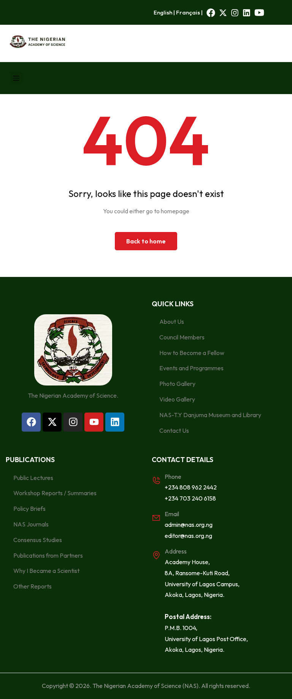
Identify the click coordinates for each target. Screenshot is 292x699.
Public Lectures (33, 477)
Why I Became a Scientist (46, 570)
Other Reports (32, 586)
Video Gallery (177, 399)
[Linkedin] (114, 422)
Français (188, 12)
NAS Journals (31, 524)
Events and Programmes (191, 368)
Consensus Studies (37, 540)
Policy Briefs (29, 508)
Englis (161, 12)
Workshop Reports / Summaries (55, 493)
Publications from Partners (48, 555)
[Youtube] (93, 422)
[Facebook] (31, 422)
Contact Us (174, 430)
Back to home (146, 241)
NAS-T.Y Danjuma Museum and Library (210, 415)
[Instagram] (73, 422)
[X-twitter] (52, 422)
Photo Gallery (177, 383)
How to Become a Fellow (191, 353)
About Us (171, 321)
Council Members (182, 337)
